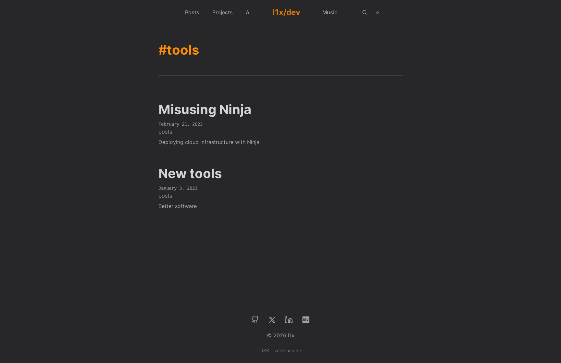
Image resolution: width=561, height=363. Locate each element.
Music (329, 12)
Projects (222, 12)
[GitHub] (255, 320)
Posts (192, 12)
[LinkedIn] (289, 320)
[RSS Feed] (377, 12)
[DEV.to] (306, 320)
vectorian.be (287, 350)
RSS (264, 350)
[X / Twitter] (272, 320)
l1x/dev (286, 12)
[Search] (364, 12)
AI (248, 12)
